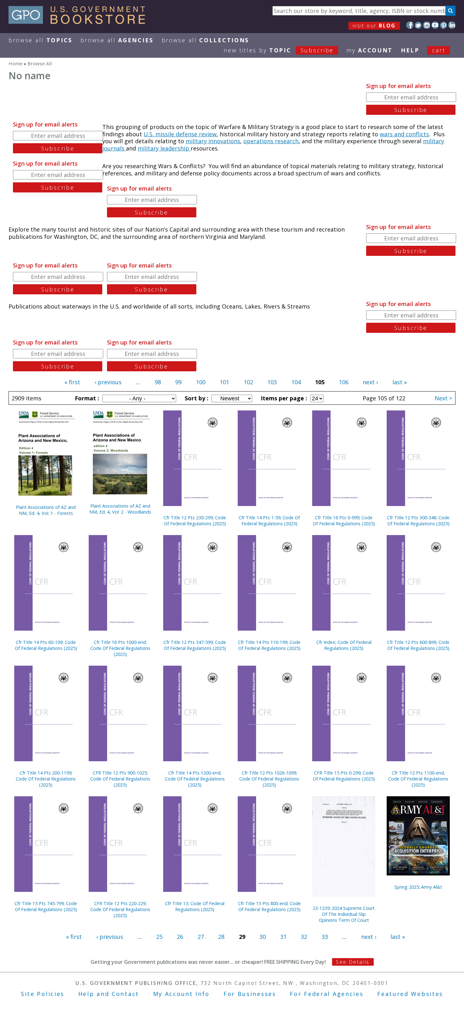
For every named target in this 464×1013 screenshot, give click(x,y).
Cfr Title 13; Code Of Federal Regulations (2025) (194, 906)
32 (304, 936)
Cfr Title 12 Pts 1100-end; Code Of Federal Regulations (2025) (418, 779)
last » (399, 382)
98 (158, 382)
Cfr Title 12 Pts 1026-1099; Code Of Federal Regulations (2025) (269, 779)
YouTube (435, 25)
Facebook (409, 25)
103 (272, 382)
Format (86, 398)
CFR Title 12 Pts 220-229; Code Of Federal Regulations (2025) (120, 909)
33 (325, 936)
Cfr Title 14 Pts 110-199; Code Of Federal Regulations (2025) (269, 645)
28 (221, 936)
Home (15, 63)
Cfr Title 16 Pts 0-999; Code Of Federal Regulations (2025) (344, 521)
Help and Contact (108, 994)
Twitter (418, 25)
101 (224, 382)
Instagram (426, 25)
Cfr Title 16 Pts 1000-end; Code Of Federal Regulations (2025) (120, 648)
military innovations (213, 141)
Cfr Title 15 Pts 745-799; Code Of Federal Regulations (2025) (46, 906)
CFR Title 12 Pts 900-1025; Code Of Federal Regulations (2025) (120, 779)
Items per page (283, 398)
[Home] (80, 22)
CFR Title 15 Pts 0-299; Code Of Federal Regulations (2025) (344, 776)
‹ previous (108, 382)
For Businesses (249, 994)
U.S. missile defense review (180, 134)
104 (296, 382)
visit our (374, 25)
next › (370, 382)
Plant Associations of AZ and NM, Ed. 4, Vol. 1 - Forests (46, 510)
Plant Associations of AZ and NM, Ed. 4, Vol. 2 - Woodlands (120, 509)
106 (343, 382)
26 (180, 936)
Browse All (40, 40)
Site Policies (42, 994)
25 (159, 936)
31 (283, 936)
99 (178, 382)
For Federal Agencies (326, 994)
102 (248, 382)
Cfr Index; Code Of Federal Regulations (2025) (344, 645)
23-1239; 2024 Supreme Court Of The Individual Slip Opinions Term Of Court (344, 914)
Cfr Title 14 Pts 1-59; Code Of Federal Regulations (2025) (269, 521)
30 (262, 936)
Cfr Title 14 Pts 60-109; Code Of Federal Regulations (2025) (46, 645)
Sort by (196, 398)
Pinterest (443, 25)
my (369, 50)
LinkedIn (451, 25)
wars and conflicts (404, 134)
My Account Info (181, 994)
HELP (410, 50)
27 (201, 936)
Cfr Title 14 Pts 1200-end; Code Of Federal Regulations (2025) (195, 779)
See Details (352, 961)
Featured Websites (410, 994)
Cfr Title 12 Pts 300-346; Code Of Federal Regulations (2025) (418, 521)
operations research (271, 141)
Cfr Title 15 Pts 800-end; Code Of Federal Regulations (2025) (269, 906)
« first (72, 382)
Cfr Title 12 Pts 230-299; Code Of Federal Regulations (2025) (195, 521)
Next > (443, 398)
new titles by (278, 50)
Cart (438, 50)
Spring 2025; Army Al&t (418, 887)
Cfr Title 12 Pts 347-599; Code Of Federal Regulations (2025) (195, 645)
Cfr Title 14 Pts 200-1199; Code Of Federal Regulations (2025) (46, 779)
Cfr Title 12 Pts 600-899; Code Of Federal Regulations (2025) (418, 645)
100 (200, 382)
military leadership (164, 148)
